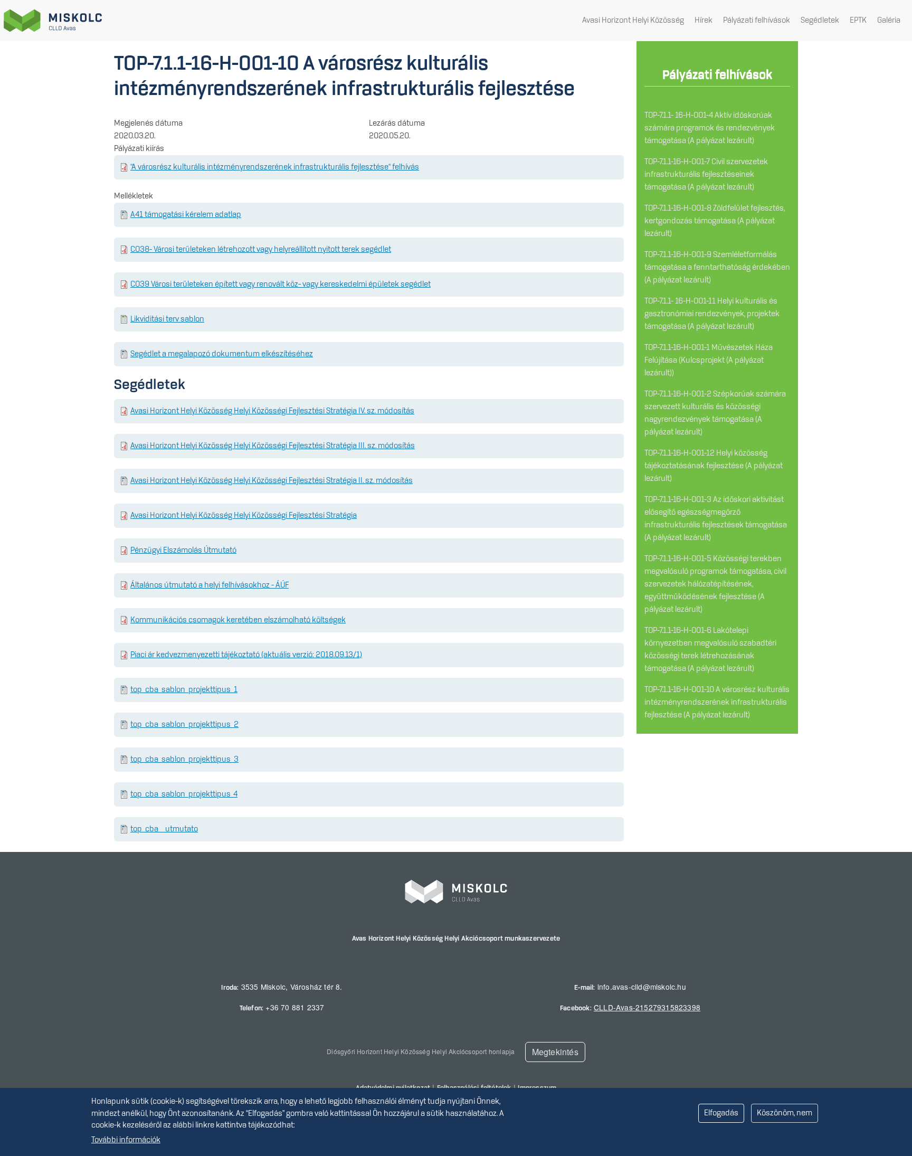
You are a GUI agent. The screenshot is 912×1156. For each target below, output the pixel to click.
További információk (125, 1140)
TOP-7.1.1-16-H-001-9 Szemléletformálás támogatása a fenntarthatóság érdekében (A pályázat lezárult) (717, 268)
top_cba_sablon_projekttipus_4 (184, 794)
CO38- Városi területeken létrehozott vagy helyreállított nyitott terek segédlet (260, 249)
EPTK (858, 20)
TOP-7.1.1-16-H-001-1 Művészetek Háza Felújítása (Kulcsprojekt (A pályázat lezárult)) (708, 360)
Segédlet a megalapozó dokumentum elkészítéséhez (221, 354)
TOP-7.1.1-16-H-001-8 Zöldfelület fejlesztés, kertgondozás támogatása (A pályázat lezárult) (714, 221)
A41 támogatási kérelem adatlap (185, 215)
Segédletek (820, 20)
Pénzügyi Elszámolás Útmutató (183, 550)
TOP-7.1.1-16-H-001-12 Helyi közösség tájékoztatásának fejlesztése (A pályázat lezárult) (713, 466)
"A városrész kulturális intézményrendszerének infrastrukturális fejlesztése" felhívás (274, 167)
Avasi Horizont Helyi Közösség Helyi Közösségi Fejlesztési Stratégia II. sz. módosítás (271, 481)
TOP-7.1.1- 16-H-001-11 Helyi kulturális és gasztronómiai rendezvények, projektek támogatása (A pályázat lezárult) (712, 314)
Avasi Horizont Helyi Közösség (633, 20)
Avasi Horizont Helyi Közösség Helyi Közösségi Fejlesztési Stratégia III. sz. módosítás (272, 446)
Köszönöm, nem (784, 1113)
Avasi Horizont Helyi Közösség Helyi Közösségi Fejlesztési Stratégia (243, 515)
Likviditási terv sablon (167, 319)
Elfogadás (721, 1113)
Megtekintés (555, 1052)
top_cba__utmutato (164, 829)
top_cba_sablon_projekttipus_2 (184, 725)
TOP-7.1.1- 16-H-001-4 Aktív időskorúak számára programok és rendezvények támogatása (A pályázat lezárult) (709, 128)
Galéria (888, 20)
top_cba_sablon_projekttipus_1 (184, 690)
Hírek (703, 20)
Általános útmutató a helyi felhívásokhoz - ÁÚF (209, 585)
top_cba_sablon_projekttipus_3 (184, 759)
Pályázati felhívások (756, 20)
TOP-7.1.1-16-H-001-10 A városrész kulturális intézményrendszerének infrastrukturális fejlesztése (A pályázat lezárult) (717, 702)
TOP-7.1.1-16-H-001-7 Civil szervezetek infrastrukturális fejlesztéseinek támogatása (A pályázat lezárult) (706, 175)
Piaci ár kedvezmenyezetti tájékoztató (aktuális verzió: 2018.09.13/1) (246, 655)
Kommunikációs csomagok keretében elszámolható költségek (238, 620)
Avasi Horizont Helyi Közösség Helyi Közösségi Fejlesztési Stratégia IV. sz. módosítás (272, 411)
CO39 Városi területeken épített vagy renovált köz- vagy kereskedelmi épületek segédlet (280, 284)
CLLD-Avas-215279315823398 (647, 1007)
